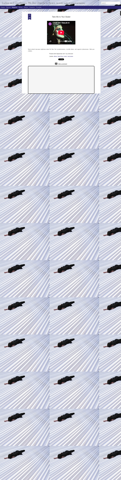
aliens (55, 56)
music (65, 56)
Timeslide (38, 7)
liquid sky (60, 56)
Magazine (14, 7)
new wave (70, 56)
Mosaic (21, 7)
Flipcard (8, 7)
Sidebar (26, 7)
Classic (3, 7)
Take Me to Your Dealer (61, 16)
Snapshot (32, 7)
